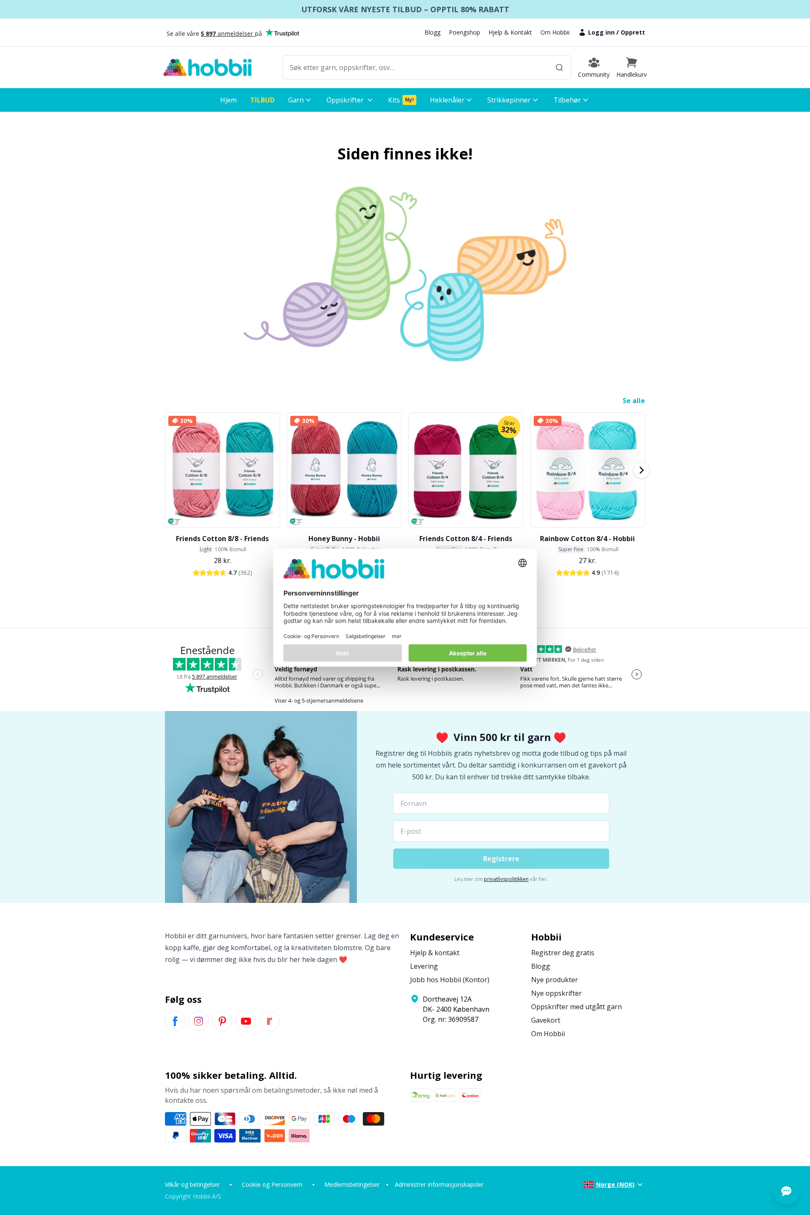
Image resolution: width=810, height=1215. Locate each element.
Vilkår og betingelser (192, 1184)
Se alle (634, 400)
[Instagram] (199, 1021)
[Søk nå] (559, 67)
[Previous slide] (168, 470)
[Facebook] (175, 1021)
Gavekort (545, 1020)
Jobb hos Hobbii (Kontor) (449, 979)
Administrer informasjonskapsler (439, 1184)
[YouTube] (246, 1021)
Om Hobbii (555, 32)
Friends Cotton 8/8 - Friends (222, 538)
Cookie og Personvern (272, 1184)
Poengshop (464, 32)
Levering (424, 966)
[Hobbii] (207, 67)
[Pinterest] (222, 1021)
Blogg (432, 32)
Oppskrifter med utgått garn (576, 1006)
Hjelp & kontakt (434, 952)
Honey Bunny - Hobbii (344, 538)
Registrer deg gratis (562, 952)
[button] (631, 67)
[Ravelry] (269, 1021)
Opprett (633, 32)
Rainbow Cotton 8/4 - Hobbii (587, 538)
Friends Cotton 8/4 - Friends (465, 538)
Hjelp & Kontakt (510, 32)
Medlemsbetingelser (352, 1184)
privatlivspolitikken (506, 879)
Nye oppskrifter (556, 993)
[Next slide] (641, 470)
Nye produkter (554, 979)
